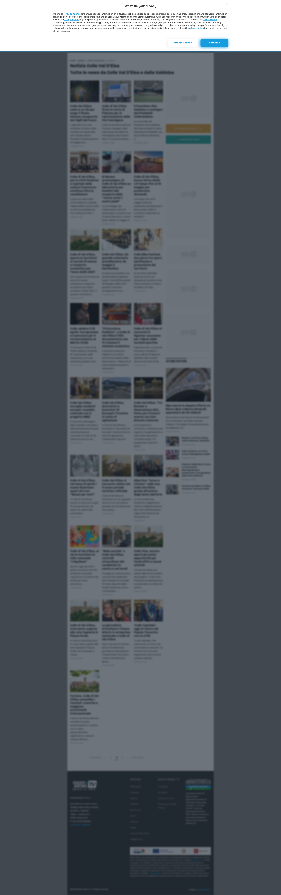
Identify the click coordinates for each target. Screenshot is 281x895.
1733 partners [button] (72, 14)
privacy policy (196, 28)
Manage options (183, 43)
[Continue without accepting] (227, 4)
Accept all (214, 43)
